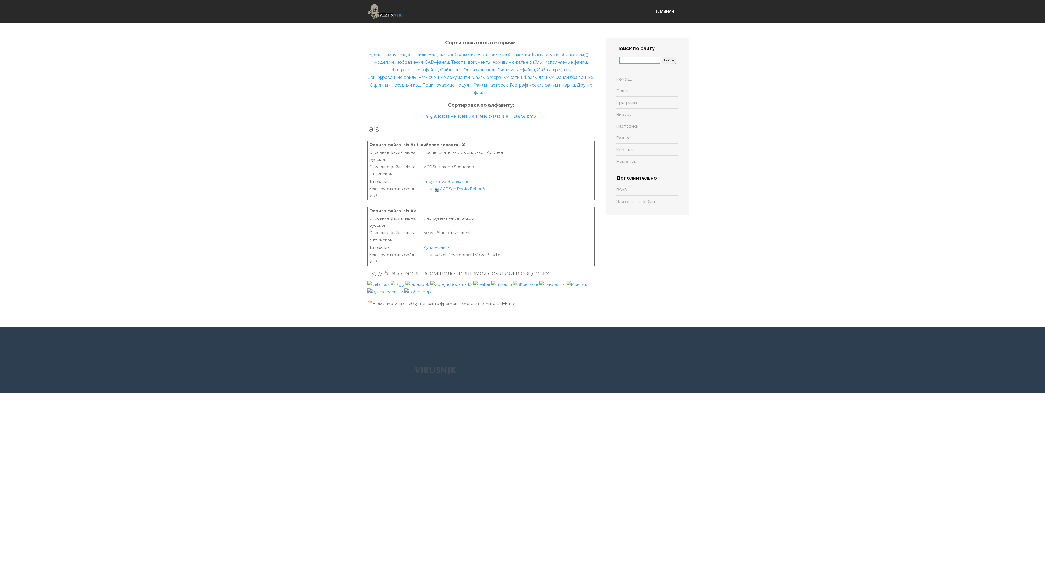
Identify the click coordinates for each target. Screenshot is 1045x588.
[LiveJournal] (553, 284)
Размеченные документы (444, 77)
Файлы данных (539, 77)
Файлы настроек (490, 85)
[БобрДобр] (417, 291)
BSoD (621, 190)
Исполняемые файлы (565, 62)
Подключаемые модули (447, 85)
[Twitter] (482, 284)
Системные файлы (516, 69)
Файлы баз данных (574, 77)
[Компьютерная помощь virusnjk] (385, 11)
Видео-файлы (412, 54)
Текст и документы (470, 62)
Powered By (435, 370)
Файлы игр (451, 69)
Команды (625, 149)
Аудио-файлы (382, 54)
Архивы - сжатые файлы (517, 62)
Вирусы (624, 114)
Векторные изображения (558, 54)
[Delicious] (379, 284)
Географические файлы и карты (542, 85)
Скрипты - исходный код (395, 85)
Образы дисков (479, 69)
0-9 (429, 116)
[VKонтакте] (526, 284)
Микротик (626, 161)
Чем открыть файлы (635, 201)
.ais (373, 129)
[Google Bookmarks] (451, 284)
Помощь (624, 79)
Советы (623, 90)
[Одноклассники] (385, 291)
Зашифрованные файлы (392, 77)
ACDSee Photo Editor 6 (462, 188)
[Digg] (398, 284)
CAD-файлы (437, 62)
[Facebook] (417, 284)
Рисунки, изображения (452, 54)
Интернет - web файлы (414, 69)
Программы (628, 102)
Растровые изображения (504, 54)
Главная (665, 11)
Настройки (627, 126)
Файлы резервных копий (497, 77)
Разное (623, 138)
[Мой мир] (578, 284)
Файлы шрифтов (554, 69)
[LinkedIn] (502, 284)
